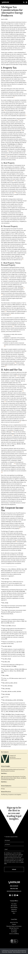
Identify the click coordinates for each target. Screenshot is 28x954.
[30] (16, 541)
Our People (14, 932)
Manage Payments (14, 928)
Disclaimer (10, 952)
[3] (4, 110)
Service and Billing (14, 933)
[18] (4, 346)
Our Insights (14, 930)
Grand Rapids (14, 907)
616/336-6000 (13, 757)
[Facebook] (10, 895)
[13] (24, 287)
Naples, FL (14, 911)
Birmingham (14, 906)
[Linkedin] (15, 895)
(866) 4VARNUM (14, 886)
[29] (19, 528)
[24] (20, 421)
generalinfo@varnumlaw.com (15, 758)
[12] (8, 279)
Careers (14, 924)
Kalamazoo (14, 909)
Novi (14, 913)
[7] (7, 150)
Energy (3, 789)
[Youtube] (17, 895)
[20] (5, 366)
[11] (22, 259)
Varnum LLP (13, 755)
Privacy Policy (4, 952)
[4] (25, 115)
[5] (18, 119)
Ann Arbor (14, 904)
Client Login (23, 952)
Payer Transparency (17, 952)
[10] (15, 192)
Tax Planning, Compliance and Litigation (11, 794)
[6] (21, 130)
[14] (1, 294)
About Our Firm (14, 922)
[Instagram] (12, 895)
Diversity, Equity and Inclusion (14, 926)
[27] (15, 463)
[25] (12, 431)
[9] (13, 180)
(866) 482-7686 (14, 888)
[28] (1, 472)
